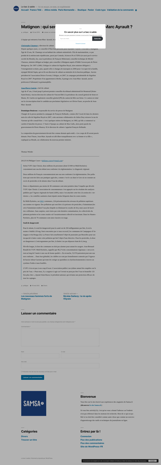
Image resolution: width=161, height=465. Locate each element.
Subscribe (97, 38)
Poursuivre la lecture (80, 43)
